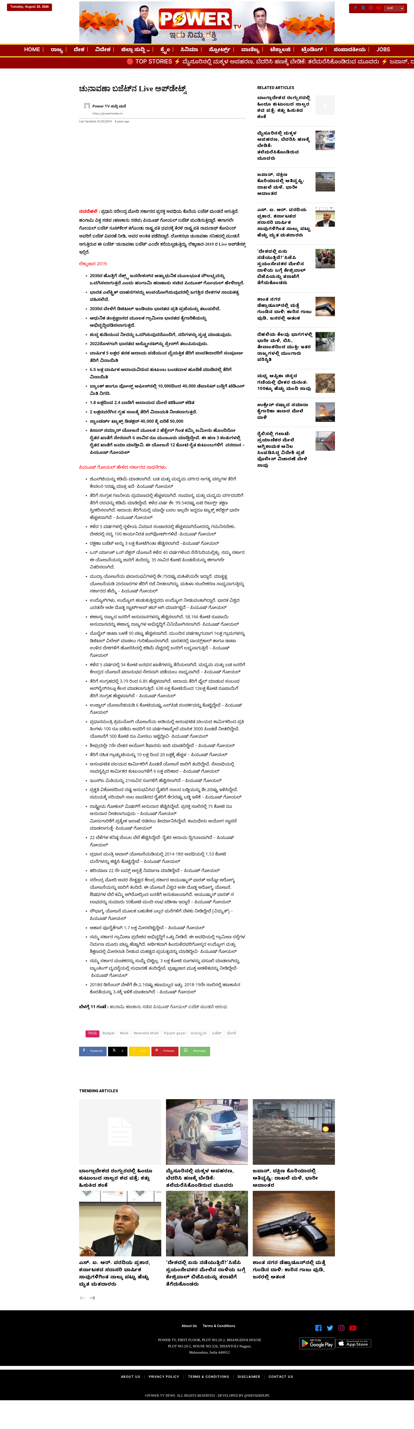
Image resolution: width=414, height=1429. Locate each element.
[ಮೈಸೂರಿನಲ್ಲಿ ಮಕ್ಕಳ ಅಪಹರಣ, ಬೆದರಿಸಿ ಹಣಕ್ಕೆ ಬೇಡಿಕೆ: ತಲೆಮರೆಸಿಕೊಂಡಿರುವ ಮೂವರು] (325, 140)
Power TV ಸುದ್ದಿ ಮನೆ (109, 107)
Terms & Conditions (208, 1377)
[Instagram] (370, 8)
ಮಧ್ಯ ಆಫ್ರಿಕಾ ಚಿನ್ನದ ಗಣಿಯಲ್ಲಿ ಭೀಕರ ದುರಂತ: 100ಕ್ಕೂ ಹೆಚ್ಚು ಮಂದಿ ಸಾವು (284, 383)
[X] (363, 8)
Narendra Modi (146, 1034)
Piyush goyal (174, 1034)
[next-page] (92, 1298)
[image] (78, 1341)
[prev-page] (82, 1298)
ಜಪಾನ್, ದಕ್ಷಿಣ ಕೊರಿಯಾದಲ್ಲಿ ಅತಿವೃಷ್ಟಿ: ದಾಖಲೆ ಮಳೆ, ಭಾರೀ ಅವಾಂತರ (280, 184)
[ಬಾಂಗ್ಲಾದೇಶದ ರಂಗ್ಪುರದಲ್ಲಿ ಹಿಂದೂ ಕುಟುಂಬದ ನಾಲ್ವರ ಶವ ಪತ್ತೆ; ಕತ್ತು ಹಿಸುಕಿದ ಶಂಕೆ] (325, 105)
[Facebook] (355, 8)
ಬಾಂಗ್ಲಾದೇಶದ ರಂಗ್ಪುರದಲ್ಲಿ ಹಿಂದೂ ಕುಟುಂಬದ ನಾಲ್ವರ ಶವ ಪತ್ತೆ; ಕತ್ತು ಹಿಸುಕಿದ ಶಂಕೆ (283, 108)
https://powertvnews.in (107, 114)
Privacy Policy (164, 1377)
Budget (109, 1034)
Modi (124, 1034)
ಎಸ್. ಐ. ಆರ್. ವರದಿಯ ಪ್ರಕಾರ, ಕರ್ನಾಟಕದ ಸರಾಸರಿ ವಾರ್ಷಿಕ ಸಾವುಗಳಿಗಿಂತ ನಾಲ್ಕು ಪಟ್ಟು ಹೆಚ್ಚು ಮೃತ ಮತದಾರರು (284, 223)
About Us (130, 1377)
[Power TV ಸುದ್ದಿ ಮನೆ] (87, 110)
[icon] (318, 1330)
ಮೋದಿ (231, 1034)
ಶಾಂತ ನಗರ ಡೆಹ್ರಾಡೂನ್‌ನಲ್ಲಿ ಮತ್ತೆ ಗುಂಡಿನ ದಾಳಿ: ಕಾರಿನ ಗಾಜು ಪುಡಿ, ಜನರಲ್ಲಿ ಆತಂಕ (284, 309)
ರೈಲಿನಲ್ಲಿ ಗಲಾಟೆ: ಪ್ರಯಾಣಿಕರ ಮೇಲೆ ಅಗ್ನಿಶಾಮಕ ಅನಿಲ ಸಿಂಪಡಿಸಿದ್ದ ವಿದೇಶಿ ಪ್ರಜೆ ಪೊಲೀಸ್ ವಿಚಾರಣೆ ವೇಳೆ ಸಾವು (282, 450)
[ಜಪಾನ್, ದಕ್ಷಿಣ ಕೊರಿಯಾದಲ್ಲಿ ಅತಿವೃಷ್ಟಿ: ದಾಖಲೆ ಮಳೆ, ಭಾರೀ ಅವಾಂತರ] (325, 181)
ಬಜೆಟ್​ (217, 1034)
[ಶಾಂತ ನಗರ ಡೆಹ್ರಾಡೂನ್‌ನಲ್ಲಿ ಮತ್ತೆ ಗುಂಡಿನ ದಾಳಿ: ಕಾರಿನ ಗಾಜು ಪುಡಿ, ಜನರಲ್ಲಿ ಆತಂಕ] (325, 306)
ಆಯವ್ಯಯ (199, 1034)
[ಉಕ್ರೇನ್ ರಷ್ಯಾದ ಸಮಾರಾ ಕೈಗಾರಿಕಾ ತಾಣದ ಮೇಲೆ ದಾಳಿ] (325, 412)
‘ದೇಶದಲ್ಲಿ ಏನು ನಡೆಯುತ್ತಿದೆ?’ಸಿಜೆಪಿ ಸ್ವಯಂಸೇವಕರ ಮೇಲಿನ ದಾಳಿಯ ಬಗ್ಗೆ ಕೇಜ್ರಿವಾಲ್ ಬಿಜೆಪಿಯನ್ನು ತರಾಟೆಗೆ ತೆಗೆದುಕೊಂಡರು (281, 268)
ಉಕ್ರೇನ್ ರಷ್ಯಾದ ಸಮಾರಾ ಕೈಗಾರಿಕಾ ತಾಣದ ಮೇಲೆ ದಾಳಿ (282, 412)
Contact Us (281, 1377)
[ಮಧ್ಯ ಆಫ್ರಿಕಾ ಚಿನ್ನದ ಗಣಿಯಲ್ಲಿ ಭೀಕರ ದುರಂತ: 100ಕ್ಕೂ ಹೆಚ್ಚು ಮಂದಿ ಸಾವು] (325, 383)
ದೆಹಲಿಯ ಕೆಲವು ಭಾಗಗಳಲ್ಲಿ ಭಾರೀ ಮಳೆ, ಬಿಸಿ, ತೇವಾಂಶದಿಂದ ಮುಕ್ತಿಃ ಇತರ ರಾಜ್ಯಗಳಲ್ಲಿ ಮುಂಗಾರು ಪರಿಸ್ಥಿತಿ (285, 347)
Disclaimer (249, 1377)
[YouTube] (378, 8)
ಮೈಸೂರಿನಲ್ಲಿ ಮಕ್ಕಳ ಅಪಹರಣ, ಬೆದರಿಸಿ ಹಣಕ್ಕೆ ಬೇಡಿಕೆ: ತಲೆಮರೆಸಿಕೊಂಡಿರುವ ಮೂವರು (199, 63)
